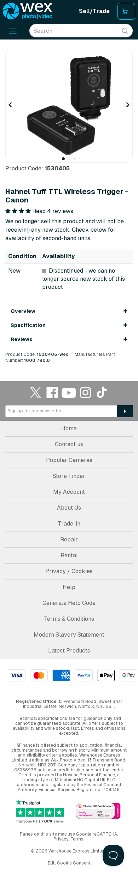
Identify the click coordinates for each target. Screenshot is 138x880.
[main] (69, 206)
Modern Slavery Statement (69, 634)
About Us (69, 507)
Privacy (60, 839)
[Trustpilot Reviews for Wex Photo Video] (40, 811)
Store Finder (69, 476)
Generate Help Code (69, 603)
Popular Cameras (69, 460)
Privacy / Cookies (69, 571)
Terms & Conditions (69, 618)
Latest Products (69, 650)
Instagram (85, 392)
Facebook (52, 392)
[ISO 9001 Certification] (98, 811)
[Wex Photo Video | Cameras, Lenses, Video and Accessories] (27, 11)
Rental (69, 555)
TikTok (102, 392)
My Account (69, 491)
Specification (28, 325)
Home (69, 428)
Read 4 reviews (52, 211)
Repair (69, 539)
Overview (23, 311)
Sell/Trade (94, 11)
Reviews (22, 339)
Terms (77, 839)
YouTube (69, 392)
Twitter (36, 392)
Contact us (69, 444)
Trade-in (69, 523)
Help (69, 587)
